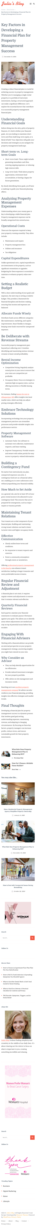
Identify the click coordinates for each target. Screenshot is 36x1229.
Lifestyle (6, 1201)
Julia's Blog (10, 1213)
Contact (24, 1221)
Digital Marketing (9, 1191)
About (10, 1221)
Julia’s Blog (5, 1040)
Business (6, 1186)
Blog (17, 1221)
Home (5, 1196)
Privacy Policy (16, 1217)
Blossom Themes (22, 1215)
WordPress (7, 1217)
